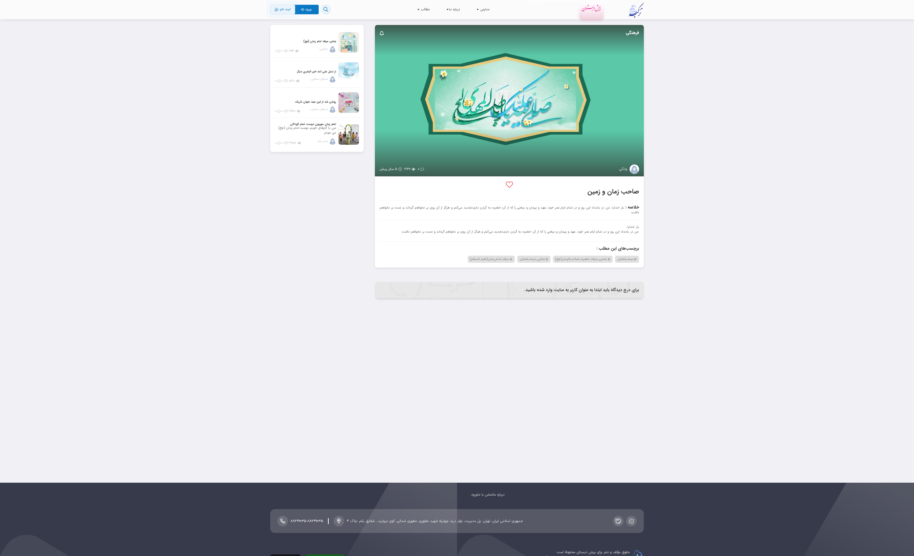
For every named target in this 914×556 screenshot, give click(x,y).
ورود (474, 494)
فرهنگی (632, 33)
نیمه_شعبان (625, 259)
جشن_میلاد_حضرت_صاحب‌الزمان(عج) (581, 259)
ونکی (623, 169)
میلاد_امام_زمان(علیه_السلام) (489, 259)
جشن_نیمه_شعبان (532, 259)
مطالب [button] (425, 9)
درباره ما (499, 494)
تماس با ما (485, 494)
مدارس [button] (484, 9)
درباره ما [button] (454, 9)
